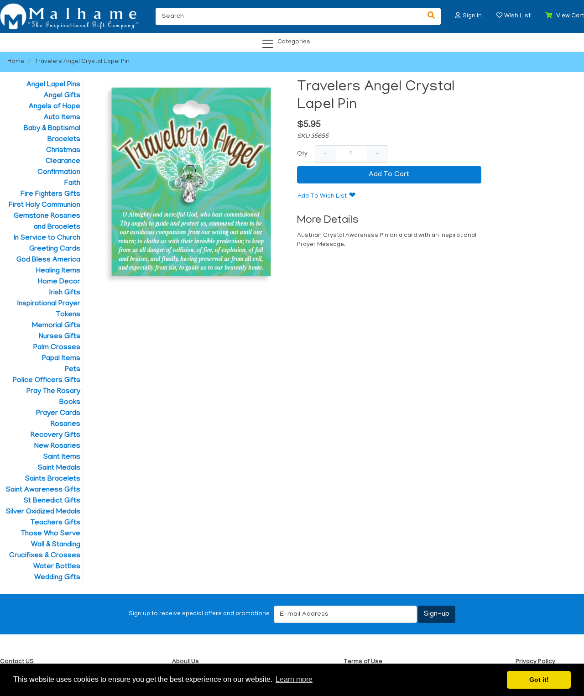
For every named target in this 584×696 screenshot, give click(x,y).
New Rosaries (57, 446)
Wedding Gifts (57, 578)
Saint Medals (59, 468)
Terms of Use (363, 662)
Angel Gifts (62, 96)
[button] (458, 15)
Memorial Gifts (56, 326)
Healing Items (58, 271)
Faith (72, 183)
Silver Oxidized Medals (43, 512)
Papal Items (61, 359)
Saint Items (61, 457)
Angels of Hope (54, 107)
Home (15, 61)
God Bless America (48, 260)
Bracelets (63, 140)
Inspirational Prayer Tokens (48, 309)
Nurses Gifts (59, 337)
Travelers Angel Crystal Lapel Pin (82, 61)
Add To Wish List (322, 196)
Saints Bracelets (52, 479)
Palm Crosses (56, 348)
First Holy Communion (44, 205)
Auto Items (62, 118)
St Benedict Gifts (52, 501)
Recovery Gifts (55, 435)
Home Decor (59, 282)
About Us (185, 662)
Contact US (17, 662)
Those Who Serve (50, 534)
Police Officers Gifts (46, 381)
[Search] (431, 16)
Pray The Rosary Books (53, 397)
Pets (72, 370)
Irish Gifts (64, 293)
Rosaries (65, 424)
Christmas (63, 151)
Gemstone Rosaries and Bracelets (47, 221)
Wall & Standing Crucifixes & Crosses (44, 550)
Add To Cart (389, 175)
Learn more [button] (294, 679)
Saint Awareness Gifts (43, 490)
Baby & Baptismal (52, 129)
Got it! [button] (539, 679)
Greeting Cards (54, 249)
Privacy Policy (535, 662)
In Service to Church (47, 238)
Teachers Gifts (55, 523)
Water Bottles (56, 567)
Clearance (63, 161)
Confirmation (58, 172)
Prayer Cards (58, 413)
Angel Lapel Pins (53, 85)
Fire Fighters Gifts (50, 194)
